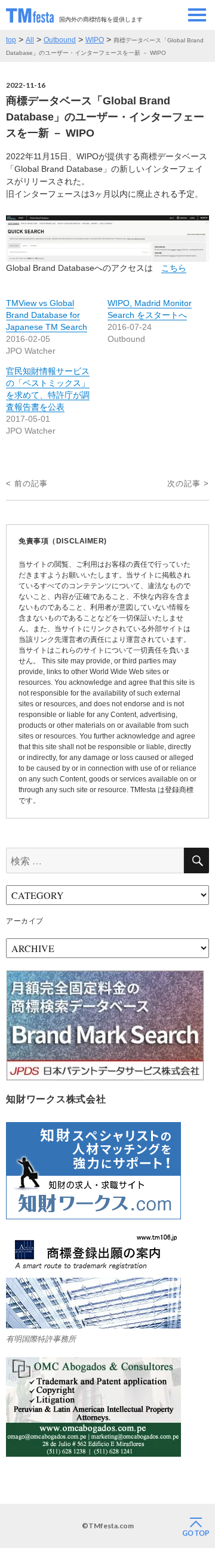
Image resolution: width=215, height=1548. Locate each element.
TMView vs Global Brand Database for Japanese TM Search (46, 315)
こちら (173, 268)
